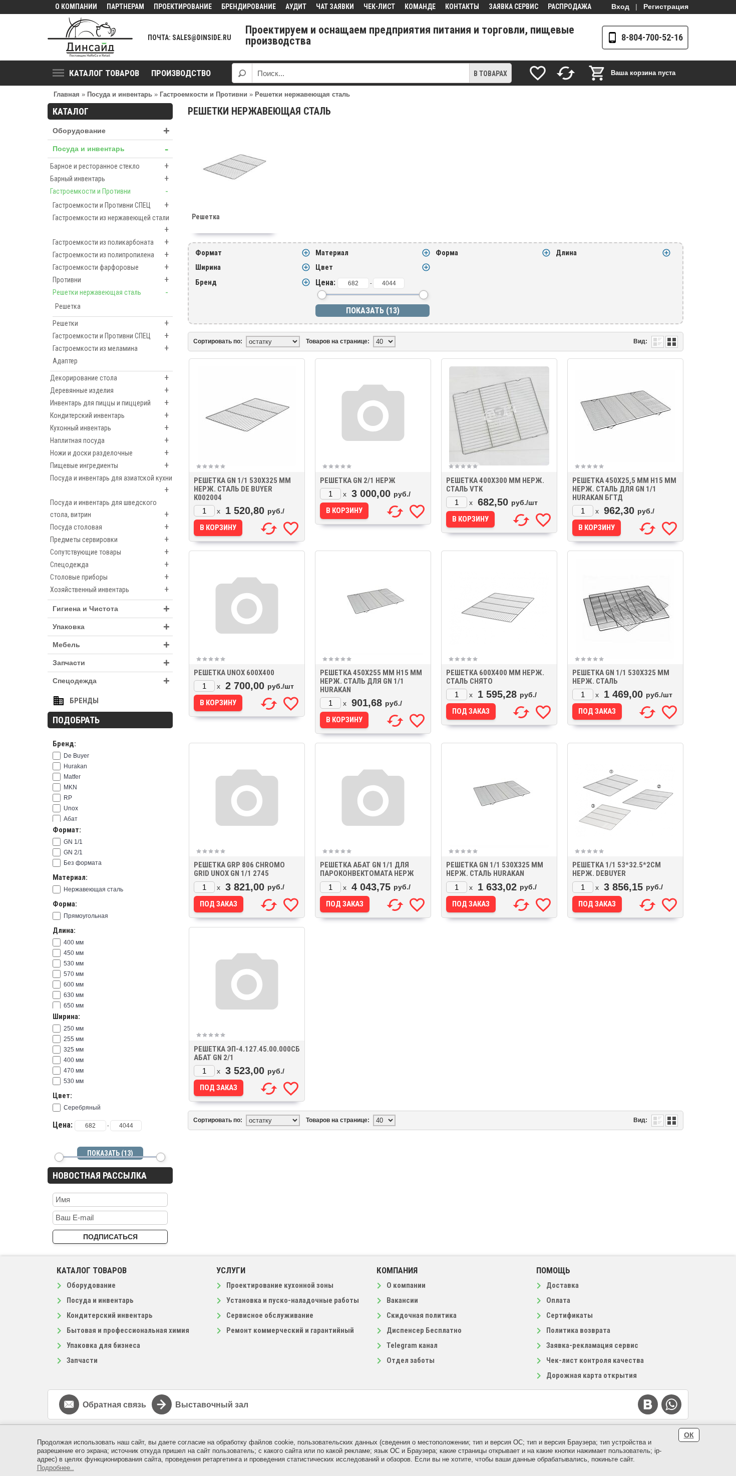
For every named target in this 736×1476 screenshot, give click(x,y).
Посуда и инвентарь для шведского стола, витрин (109, 509)
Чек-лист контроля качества (595, 1360)
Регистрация (665, 7)
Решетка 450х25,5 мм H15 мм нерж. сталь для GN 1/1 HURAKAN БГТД (624, 489)
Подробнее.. (55, 1467)
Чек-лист (379, 7)
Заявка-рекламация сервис (592, 1345)
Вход (620, 7)
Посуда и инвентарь (110, 149)
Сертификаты (569, 1315)
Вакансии (402, 1300)
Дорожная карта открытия (591, 1375)
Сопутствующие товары (109, 552)
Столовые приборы (109, 577)
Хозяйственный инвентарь (109, 589)
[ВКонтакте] (648, 1404)
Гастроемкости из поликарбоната (111, 242)
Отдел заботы (411, 1360)
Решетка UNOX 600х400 (234, 672)
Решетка (68, 306)
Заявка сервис (513, 7)
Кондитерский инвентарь (109, 415)
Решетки (111, 323)
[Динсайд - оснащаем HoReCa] (90, 37)
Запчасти (111, 663)
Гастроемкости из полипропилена (111, 254)
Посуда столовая (109, 527)
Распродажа (569, 7)
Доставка (562, 1285)
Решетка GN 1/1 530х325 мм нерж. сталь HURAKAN (494, 869)
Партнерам (125, 7)
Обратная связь (114, 1404)
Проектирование (183, 7)
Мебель (111, 645)
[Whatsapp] (671, 1404)
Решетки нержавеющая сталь (110, 292)
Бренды (84, 700)
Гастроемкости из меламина (111, 348)
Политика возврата (578, 1330)
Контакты (462, 7)
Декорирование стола (109, 377)
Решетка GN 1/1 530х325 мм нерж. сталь (620, 677)
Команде (420, 7)
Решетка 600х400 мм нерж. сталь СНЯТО (495, 677)
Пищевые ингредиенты (109, 465)
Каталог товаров (104, 73)
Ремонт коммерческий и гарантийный (290, 1330)
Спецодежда (109, 564)
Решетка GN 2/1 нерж (358, 480)
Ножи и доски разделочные (109, 452)
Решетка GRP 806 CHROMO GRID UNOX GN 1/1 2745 (239, 869)
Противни (111, 279)
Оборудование (111, 131)
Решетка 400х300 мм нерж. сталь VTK (495, 485)
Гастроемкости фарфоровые (111, 267)
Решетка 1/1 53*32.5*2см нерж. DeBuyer (616, 869)
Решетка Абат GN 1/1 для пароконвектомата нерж (367, 869)
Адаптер (65, 361)
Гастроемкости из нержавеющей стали (111, 224)
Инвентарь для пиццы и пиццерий (109, 402)
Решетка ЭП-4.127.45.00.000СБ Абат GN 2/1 (247, 1053)
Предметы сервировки (109, 539)
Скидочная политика (422, 1315)
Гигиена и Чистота (111, 609)
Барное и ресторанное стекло (109, 166)
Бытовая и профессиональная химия (128, 1330)
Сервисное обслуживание (269, 1315)
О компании (76, 7)
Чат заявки (335, 7)
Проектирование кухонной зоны (279, 1285)
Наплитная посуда (109, 440)
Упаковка (111, 627)
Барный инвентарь (109, 178)
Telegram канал (412, 1345)
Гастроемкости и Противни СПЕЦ (111, 205)
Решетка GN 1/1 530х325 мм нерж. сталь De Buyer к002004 (242, 489)
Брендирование (248, 7)
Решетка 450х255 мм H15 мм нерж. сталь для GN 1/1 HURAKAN (371, 681)
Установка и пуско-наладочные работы (292, 1300)
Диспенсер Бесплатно (424, 1330)
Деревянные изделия (109, 390)
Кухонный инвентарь (109, 427)
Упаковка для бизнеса (103, 1345)
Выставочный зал (211, 1404)
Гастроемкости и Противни (109, 191)
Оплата (558, 1300)
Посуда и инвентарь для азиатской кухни (111, 484)
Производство (181, 73)
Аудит (295, 7)
